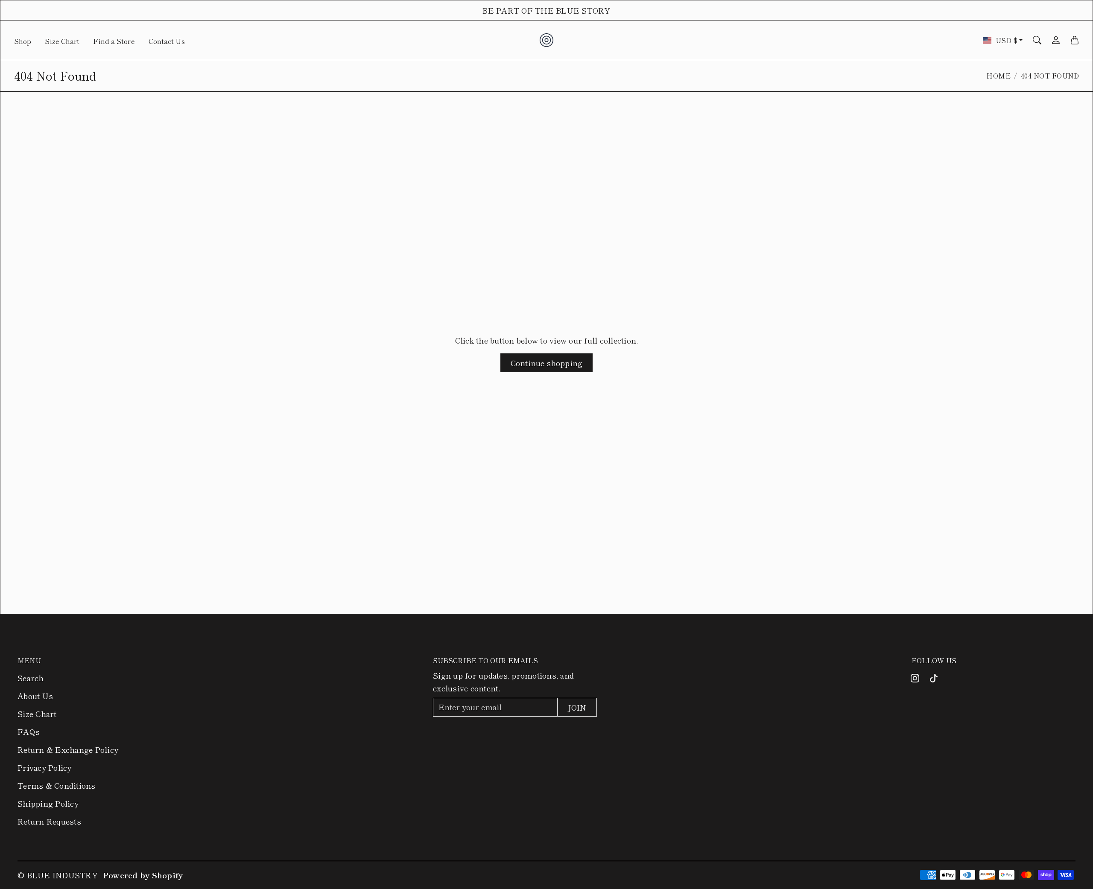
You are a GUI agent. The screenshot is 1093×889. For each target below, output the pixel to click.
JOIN (577, 707)
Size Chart (62, 41)
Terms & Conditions (57, 785)
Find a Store (113, 41)
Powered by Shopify (143, 874)
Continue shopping (546, 362)
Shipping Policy (48, 803)
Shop (22, 41)
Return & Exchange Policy (68, 749)
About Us (35, 695)
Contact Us (167, 41)
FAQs (29, 731)
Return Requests (49, 821)
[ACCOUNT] (1055, 40)
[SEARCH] (1037, 40)
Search (31, 677)
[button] (915, 678)
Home (998, 75)
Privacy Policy (45, 767)
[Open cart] (1074, 40)
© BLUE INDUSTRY (58, 874)
